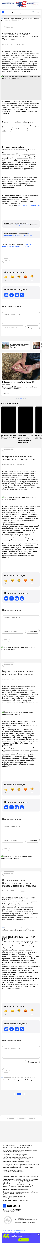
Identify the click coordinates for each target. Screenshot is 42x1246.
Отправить (32, 328)
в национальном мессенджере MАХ (18, 234)
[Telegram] (17, 295)
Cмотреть (24, 1240)
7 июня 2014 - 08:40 (8, 464)
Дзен (27, 246)
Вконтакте (6, 246)
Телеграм (27, 244)
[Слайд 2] (18, 398)
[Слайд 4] (23, 398)
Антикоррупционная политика (14, 1231)
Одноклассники (18, 246)
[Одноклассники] (11, 295)
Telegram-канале (23, 225)
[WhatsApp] (22, 295)
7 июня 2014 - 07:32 (8, 679)
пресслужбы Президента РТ (28, 205)
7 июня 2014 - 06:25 (8, 890)
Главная (10, 1118)
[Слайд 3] (21, 398)
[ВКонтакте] (6, 295)
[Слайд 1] (16, 398)
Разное (32, 1118)
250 (5, 260)
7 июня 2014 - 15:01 (7, 44)
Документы (21, 1118)
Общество (8, 27)
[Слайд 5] (25, 398)
